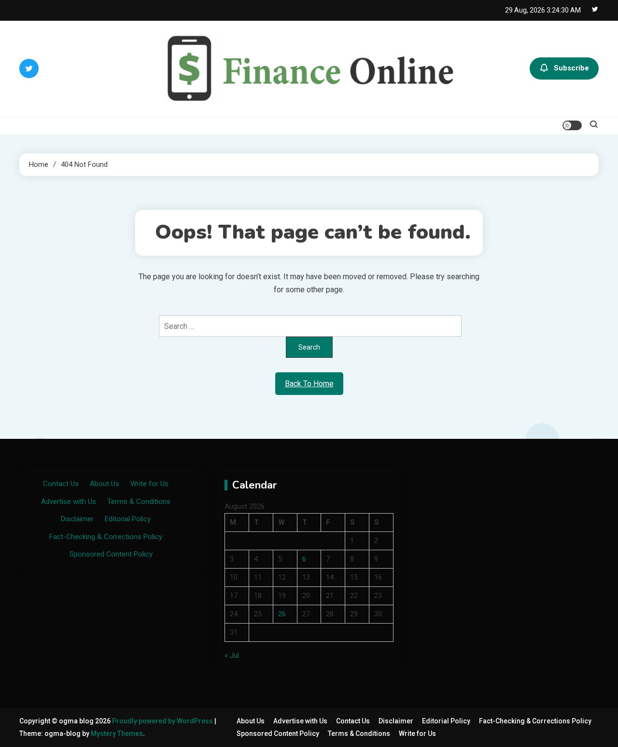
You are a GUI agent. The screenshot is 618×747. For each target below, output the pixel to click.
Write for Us (149, 483)
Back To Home (309, 383)
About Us (104, 483)
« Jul (232, 655)
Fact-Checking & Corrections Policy (105, 536)
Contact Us (61, 483)
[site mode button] (572, 125)
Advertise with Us (68, 501)
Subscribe (571, 68)
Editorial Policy (128, 519)
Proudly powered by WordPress (163, 721)
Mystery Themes (117, 733)
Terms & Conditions (138, 501)
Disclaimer (77, 519)
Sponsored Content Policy (111, 554)
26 (282, 614)
